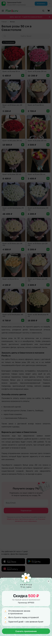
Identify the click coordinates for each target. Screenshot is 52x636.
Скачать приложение (26, 631)
